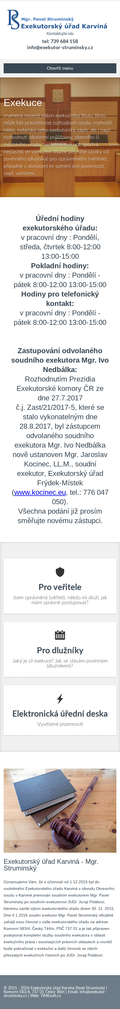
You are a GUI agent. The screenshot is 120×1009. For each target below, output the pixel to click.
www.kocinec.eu (40, 492)
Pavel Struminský (90, 988)
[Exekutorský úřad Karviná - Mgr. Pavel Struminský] (60, 16)
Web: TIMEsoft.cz (45, 996)
